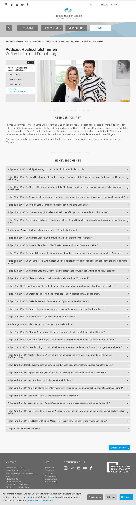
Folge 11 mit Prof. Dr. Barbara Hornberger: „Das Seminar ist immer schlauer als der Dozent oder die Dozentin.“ (62, 339)
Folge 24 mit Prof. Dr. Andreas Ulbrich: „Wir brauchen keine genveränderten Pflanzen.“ (50, 237)
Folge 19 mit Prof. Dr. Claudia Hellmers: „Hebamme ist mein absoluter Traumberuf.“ (48, 278)
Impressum (33, 500)
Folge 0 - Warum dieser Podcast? (24, 428)
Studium (28, 28)
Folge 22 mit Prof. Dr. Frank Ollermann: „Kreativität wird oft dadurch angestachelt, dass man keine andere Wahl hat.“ (65, 253)
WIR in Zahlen (15, 79)
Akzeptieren (126, 497)
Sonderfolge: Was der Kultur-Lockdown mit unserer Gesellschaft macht (42, 230)
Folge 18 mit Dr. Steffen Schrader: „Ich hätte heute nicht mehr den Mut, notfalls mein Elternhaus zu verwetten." (61, 286)
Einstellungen (95, 497)
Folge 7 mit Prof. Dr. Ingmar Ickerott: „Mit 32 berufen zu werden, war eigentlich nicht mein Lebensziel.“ (57, 372)
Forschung (52, 28)
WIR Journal (15, 74)
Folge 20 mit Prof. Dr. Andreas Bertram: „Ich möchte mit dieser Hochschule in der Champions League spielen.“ (61, 270)
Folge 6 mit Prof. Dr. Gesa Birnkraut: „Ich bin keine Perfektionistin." (40, 380)
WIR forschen (15, 84)
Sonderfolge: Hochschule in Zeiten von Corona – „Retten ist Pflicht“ (40, 324)
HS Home (49, 473)
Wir (100, 28)
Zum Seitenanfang (118, 448)
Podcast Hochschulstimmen (92, 41)
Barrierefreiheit (51, 481)
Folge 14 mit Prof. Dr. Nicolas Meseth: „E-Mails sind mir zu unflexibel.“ (42, 316)
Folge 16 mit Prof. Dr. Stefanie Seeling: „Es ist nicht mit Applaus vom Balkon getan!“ (49, 301)
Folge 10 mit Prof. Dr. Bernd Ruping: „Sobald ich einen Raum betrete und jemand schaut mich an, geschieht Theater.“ (65, 347)
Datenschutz (47, 500)
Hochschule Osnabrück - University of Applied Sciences (68, 13)
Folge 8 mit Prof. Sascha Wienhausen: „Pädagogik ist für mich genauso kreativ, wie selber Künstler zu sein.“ (60, 364)
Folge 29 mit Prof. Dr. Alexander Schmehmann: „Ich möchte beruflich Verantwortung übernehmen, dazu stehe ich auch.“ (66, 197)
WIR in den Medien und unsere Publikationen (63, 41)
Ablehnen (111, 497)
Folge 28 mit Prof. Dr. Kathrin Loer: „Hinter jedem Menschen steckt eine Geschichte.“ (49, 204)
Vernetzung (76, 28)
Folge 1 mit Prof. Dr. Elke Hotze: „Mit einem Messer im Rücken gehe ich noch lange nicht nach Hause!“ (57, 420)
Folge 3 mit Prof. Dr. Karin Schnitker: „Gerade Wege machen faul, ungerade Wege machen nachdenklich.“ (59, 403)
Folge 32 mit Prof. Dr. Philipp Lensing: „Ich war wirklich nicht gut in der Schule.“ (46, 169)
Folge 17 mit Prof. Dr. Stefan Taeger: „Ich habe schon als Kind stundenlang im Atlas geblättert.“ (54, 293)
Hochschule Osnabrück (14, 41)
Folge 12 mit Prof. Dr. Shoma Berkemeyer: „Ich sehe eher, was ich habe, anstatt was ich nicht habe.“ (56, 332)
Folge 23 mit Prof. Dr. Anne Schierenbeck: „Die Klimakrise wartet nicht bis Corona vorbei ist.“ (53, 245)
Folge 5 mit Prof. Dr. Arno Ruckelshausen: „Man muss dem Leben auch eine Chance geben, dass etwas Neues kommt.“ (65, 387)
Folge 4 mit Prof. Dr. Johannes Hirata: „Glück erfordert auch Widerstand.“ (43, 395)
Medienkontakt (51, 479)
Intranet (115, 4)
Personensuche (51, 476)
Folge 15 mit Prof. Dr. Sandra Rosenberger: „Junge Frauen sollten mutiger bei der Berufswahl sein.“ (56, 309)
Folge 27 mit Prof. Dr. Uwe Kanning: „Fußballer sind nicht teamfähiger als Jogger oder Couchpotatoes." (58, 212)
